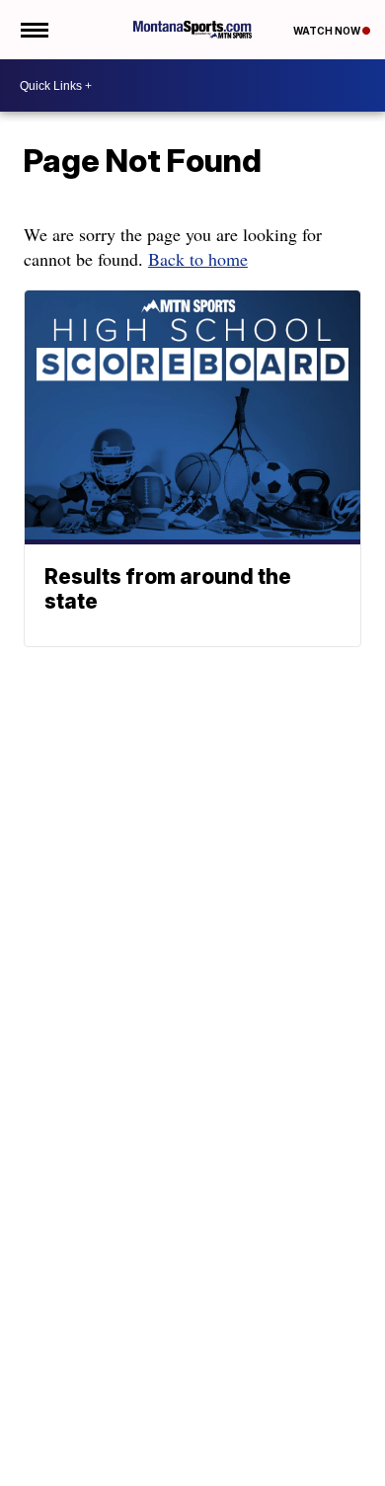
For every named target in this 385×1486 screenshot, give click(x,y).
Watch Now (327, 31)
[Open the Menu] (33, 29)
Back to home (198, 259)
